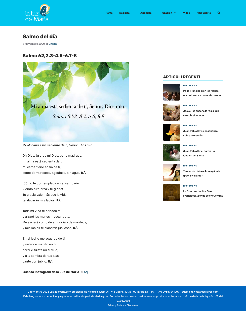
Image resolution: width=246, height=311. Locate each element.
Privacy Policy (115, 305)
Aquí (87, 272)
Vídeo (186, 12)
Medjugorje (204, 12)
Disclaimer (133, 305)
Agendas (145, 12)
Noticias (124, 12)
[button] (218, 13)
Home (109, 12)
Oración (167, 12)
